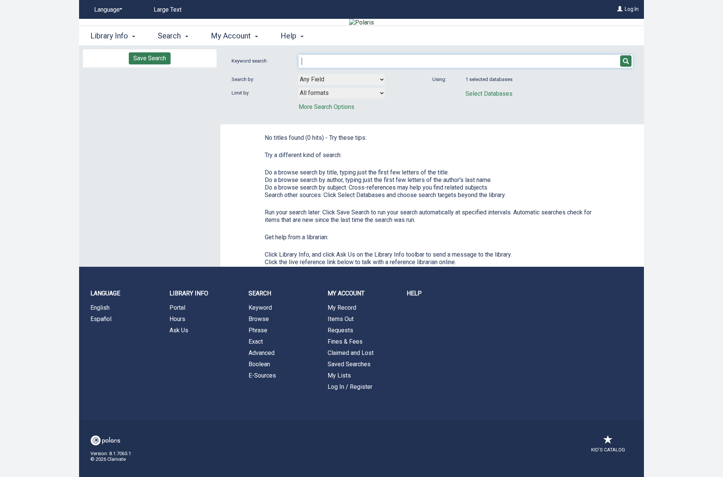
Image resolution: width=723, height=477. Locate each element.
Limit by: (241, 93)
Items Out (341, 319)
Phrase (258, 330)
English (100, 307)
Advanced (262, 352)
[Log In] (619, 9)
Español (100, 319)
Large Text (168, 9)
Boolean (259, 364)
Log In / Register (350, 386)
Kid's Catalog (608, 450)
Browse (259, 319)
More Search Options (326, 106)
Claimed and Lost (351, 352)
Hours (177, 319)
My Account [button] (232, 35)
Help (414, 293)
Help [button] (289, 35)
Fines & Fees (345, 341)
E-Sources (262, 375)
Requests (340, 330)
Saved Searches (349, 364)
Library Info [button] (110, 35)
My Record (342, 307)
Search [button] (170, 35)
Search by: (243, 79)
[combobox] (341, 79)
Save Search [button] (149, 58)
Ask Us (178, 330)
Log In (632, 9)
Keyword (260, 307)
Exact (256, 341)
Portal (177, 307)
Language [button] (105, 293)
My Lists (339, 375)
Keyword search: (250, 61)
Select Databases (489, 93)
